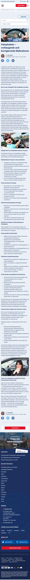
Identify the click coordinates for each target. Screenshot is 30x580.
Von (9, 55)
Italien (2, 490)
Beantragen (21, 5)
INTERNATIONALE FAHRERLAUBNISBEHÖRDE (8, 1)
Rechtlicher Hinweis (5, 571)
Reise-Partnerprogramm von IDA (9, 460)
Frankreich (3, 492)
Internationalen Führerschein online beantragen (13, 455)
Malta (2, 483)
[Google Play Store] (22, 542)
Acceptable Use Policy (18, 558)
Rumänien (3, 471)
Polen (2, 501)
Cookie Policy (4, 559)
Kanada (3, 496)
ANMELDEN (23, 16)
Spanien (3, 485)
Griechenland (4, 478)
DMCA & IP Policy (19, 559)
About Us (3, 558)
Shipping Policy (4, 561)
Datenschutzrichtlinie (13, 561)
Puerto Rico (4, 481)
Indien (2, 499)
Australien (3, 476)
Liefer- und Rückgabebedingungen (18, 560)
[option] (15, 440)
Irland (2, 474)
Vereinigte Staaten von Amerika (9, 467)
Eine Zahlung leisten (15, 548)
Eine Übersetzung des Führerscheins (10, 457)
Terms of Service (9, 558)
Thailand (3, 494)
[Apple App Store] (8, 542)
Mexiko (3, 487)
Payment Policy (11, 559)
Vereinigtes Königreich (7, 469)
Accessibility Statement (6, 560)
